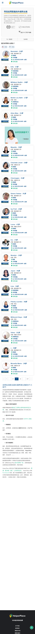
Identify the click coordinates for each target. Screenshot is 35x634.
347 (28, 379)
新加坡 (7, 470)
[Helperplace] (2, 2)
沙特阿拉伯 (17, 470)
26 (20, 379)
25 (16, 379)
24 (13, 379)
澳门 (11, 470)
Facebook (6, 473)
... (9, 379)
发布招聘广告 (19, 463)
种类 (26, 39)
